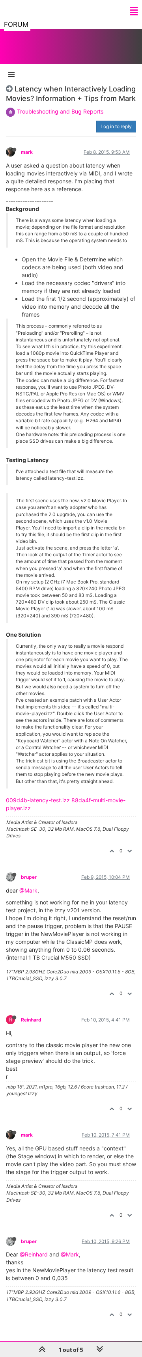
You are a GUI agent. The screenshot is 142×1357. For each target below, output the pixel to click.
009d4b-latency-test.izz (38, 800)
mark (27, 152)
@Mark (28, 890)
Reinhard (31, 1020)
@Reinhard (34, 1254)
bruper (29, 877)
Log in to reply (116, 126)
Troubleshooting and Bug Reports (60, 111)
